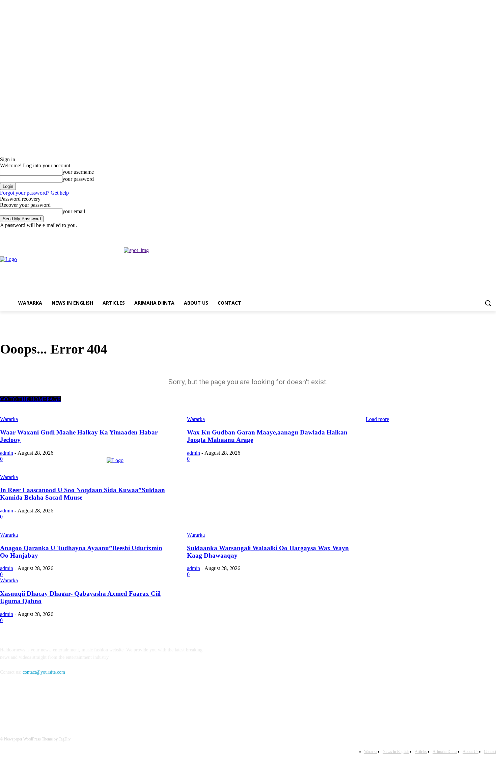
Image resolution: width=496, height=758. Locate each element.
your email (73, 211)
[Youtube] (492, 233)
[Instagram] (464, 233)
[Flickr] (41, 703)
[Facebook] (455, 233)
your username (78, 172)
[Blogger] (7, 703)
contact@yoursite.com (44, 672)
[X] (473, 233)
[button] (488, 303)
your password (78, 179)
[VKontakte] (76, 703)
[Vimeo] (483, 233)
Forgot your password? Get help (34, 193)
